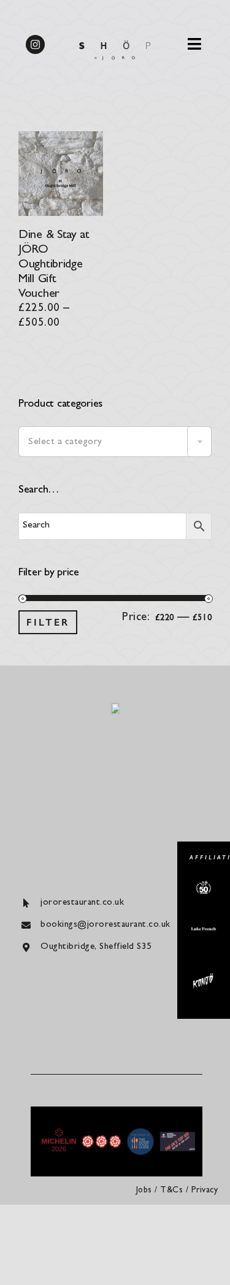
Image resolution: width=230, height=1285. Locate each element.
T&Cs (171, 1190)
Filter (47, 622)
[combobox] (115, 441)
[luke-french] (204, 931)
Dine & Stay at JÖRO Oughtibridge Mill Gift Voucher (54, 265)
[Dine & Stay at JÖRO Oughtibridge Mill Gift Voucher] (60, 138)
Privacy (204, 1190)
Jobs (144, 1190)
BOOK (180, 29)
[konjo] (204, 977)
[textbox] (115, 442)
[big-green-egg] (204, 886)
